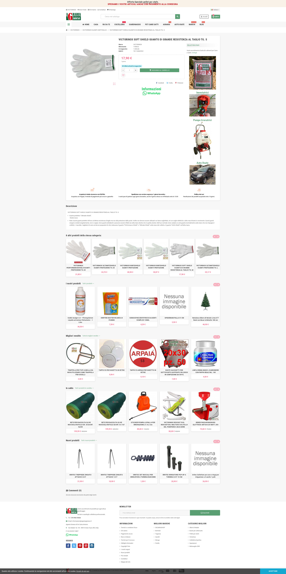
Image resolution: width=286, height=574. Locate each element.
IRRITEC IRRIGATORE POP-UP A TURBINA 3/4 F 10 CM (174, 476)
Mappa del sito (125, 562)
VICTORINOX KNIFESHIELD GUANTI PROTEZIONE (130, 267)
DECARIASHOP (160, 527)
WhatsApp (111, 10)
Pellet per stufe (194, 534)
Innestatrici (202, 92)
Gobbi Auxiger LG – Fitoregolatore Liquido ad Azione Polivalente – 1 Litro (80, 320)
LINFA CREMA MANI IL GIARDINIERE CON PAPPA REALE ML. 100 (205, 371)
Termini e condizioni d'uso (129, 527)
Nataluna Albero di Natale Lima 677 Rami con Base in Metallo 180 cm (205, 319)
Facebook (68, 545)
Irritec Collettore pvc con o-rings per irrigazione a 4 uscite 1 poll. (205, 476)
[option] (78, 258)
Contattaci (102, 10)
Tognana (158, 534)
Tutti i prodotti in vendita (84, 388)
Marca (121, 44)
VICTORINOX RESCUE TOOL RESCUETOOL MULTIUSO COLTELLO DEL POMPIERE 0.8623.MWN (174, 425)
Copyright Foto (125, 546)
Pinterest (180, 83)
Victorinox (192, 537)
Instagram (92, 545)
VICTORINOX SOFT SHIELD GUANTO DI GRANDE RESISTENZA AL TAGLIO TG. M (182, 268)
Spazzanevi (193, 543)
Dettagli (194, 53)
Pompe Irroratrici (202, 120)
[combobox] (140, 16)
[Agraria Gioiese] (73, 16)
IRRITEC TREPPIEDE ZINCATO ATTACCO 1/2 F (112, 476)
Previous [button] (214, 236)
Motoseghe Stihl (194, 546)
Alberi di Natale (194, 527)
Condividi (161, 83)
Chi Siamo (92, 10)
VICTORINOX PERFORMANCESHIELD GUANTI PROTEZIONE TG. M (78, 268)
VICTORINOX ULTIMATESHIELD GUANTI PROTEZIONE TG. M (104, 267)
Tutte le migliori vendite (91, 336)
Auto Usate (202, 162)
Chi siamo (124, 531)
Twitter (74, 545)
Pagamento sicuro (126, 534)
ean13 (121, 51)
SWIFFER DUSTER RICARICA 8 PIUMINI (112, 319)
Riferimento (122, 47)
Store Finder (81, 10)
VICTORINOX (71, 10)
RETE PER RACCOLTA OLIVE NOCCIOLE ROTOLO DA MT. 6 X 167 (112, 424)
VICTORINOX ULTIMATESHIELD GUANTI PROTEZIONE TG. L (208, 267)
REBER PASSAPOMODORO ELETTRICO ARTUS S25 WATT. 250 (205, 424)
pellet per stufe (150, 2)
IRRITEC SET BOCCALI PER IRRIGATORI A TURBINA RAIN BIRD (143, 476)
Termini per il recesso (128, 540)
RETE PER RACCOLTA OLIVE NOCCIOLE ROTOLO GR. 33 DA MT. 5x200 (80, 425)
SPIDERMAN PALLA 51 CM (174, 318)
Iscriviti (206, 513)
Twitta (171, 83)
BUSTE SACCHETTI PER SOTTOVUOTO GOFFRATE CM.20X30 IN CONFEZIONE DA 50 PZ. (174, 372)
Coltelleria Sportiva (195, 540)
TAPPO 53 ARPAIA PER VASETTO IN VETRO (143, 371)
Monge (157, 540)
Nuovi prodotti (125, 552)
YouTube (80, 545)
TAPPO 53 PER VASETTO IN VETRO (112, 370)
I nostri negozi (125, 549)
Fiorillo (157, 543)
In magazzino (123, 49)
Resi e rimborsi (125, 537)
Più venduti (124, 555)
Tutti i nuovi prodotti (89, 440)
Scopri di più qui (82, 571)
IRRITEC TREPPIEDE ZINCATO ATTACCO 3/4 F (80, 476)
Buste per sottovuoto (196, 531)
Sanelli (157, 537)
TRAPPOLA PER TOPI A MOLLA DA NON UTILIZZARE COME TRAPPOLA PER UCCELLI (80, 372)
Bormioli (157, 531)
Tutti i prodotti (88, 283)
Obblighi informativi (127, 543)
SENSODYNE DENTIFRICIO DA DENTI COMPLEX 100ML (142, 319)
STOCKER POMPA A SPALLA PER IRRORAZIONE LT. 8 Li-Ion (143, 424)
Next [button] (218, 236)
